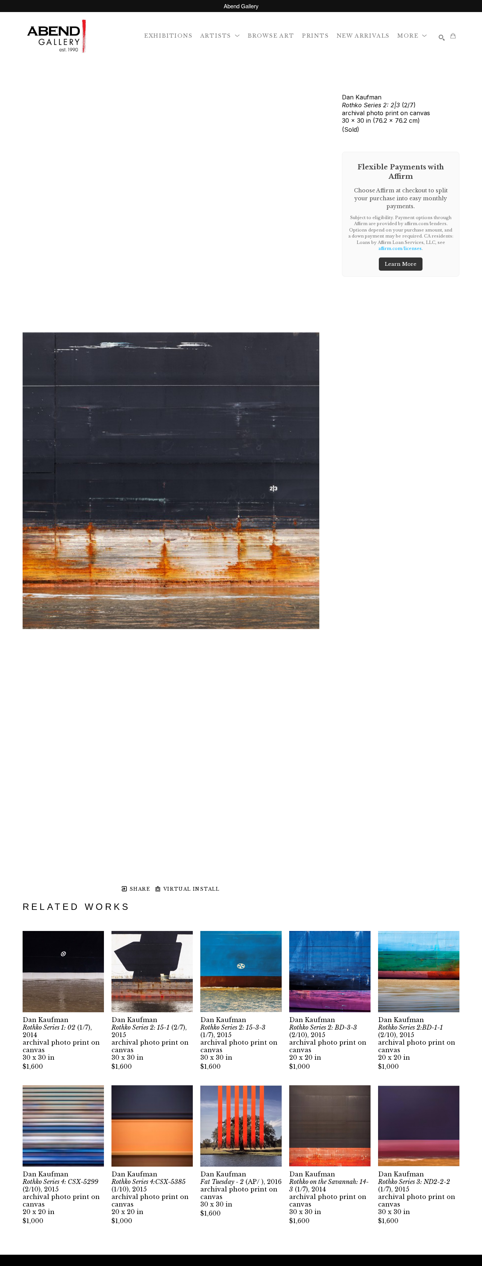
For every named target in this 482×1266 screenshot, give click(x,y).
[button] (220, 35)
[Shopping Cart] (453, 36)
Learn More (400, 264)
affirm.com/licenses (400, 248)
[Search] (442, 38)
